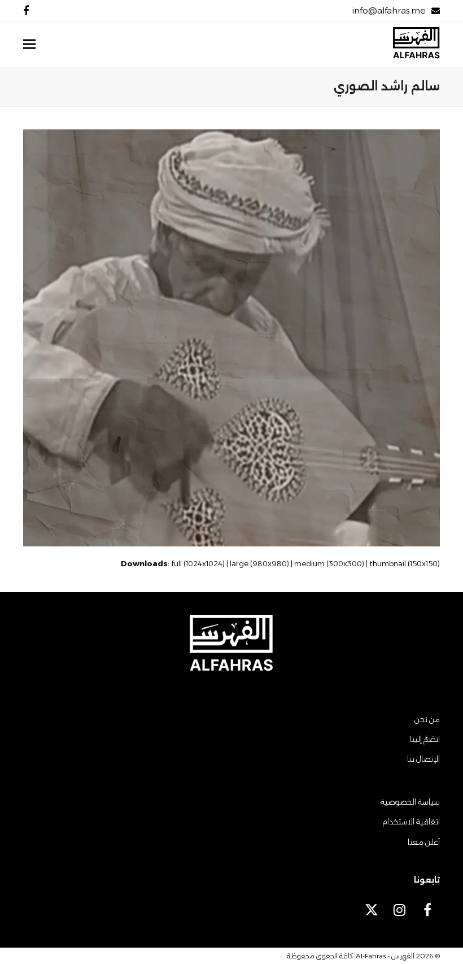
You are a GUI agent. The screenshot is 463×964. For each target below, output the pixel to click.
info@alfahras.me (389, 10)
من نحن (427, 719)
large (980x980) (259, 563)
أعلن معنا (424, 841)
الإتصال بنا (423, 758)
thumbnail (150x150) (404, 563)
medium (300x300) (329, 563)
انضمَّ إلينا (425, 739)
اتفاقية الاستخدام (411, 821)
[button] (29, 44)
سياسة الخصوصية (410, 801)
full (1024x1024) (198, 563)
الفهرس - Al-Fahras (385, 956)
